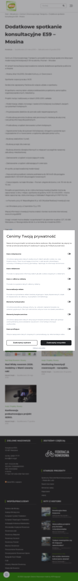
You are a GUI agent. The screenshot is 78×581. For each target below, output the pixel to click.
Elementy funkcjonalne (15, 302)
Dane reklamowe (13, 269)
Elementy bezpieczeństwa (16, 314)
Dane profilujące (12, 329)
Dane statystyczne (13, 254)
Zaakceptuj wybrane (22, 343)
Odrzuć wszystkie (39, 348)
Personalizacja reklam (14, 289)
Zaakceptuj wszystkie (56, 343)
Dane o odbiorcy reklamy (16, 279)
